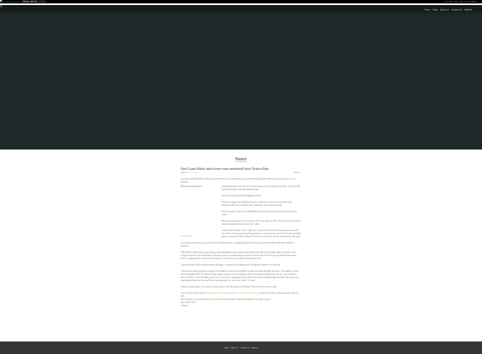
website (254, 348)
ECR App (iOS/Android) (215, 293)
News (435, 9)
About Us (444, 9)
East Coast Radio (192, 172)
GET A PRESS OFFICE (452, 2)
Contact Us (457, 9)
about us (234, 348)
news (226, 348)
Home (427, 9)
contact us (244, 348)
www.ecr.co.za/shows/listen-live (245, 293)
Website (468, 9)
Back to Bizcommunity (468, 2)
